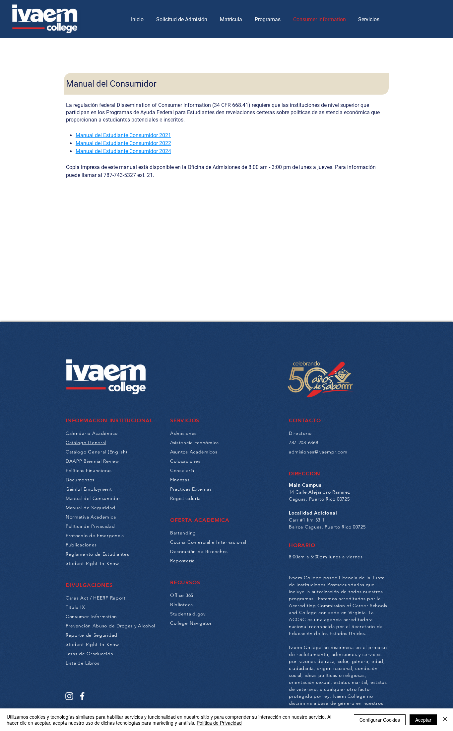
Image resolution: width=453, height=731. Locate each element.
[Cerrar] (445, 720)
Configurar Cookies (379, 719)
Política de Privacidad (219, 722)
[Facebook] (82, 696)
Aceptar (423, 719)
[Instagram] (69, 696)
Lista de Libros (82, 663)
